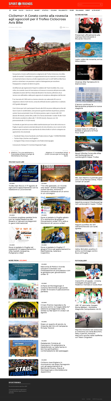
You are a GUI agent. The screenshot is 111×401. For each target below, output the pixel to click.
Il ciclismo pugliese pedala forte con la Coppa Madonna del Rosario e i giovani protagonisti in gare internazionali (23, 220)
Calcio (21, 10)
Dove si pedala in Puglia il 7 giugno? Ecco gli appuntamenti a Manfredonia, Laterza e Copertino (55, 250)
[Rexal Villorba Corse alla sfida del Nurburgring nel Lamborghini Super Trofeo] (88, 143)
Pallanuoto (63, 10)
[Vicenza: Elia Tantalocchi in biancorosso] (88, 72)
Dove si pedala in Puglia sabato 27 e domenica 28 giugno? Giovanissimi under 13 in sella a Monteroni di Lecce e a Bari (55, 220)
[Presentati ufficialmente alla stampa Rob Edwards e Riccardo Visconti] (88, 25)
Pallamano (80, 10)
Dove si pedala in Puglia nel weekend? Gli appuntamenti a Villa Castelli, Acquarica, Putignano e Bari (22, 250)
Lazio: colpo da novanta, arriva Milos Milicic (88, 60)
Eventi (88, 10)
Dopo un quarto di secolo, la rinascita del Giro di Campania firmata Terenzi (54, 326)
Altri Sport (96, 10)
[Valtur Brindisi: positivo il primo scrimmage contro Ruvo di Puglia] (88, 239)
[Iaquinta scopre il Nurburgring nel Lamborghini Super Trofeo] (88, 192)
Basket (37, 10)
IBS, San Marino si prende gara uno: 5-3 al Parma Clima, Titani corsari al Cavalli (88, 179)
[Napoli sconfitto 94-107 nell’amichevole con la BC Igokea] (88, 215)
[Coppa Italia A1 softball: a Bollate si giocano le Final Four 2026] (88, 119)
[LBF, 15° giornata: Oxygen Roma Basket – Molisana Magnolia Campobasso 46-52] (88, 295)
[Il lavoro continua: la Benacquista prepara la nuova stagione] (88, 95)
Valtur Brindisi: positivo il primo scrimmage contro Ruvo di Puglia (86, 251)
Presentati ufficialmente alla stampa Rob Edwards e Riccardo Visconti (87, 37)
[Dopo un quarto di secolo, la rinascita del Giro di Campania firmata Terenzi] (23, 329)
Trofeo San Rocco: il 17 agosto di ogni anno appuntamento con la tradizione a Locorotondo (23, 188)
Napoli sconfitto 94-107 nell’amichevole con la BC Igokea (86, 226)
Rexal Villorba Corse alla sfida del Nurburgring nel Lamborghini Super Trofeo (88, 155)
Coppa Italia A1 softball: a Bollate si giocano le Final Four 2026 (86, 131)
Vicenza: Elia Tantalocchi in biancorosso (87, 83)
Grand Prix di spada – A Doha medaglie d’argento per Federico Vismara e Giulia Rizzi (88, 283)
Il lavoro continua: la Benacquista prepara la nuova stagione (88, 106)
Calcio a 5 (29, 10)
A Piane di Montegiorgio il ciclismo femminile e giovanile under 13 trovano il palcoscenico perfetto (55, 289)
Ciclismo (54, 10)
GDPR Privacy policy (97, 399)
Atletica (45, 10)
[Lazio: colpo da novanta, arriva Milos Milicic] (88, 49)
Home (15, 10)
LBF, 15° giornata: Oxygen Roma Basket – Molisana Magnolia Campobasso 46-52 (88, 307)
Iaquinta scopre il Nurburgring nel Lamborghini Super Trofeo (88, 203)
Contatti (89, 399)
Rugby (72, 10)
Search (100, 5)
